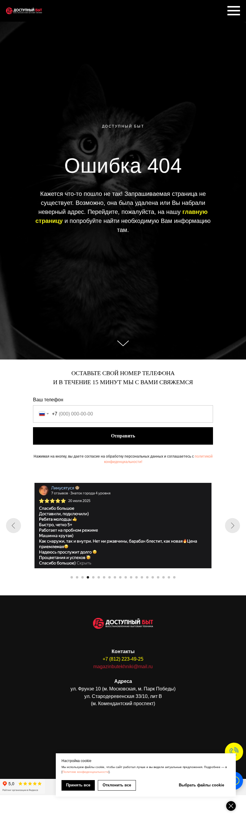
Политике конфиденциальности (85, 771)
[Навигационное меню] (233, 11)
